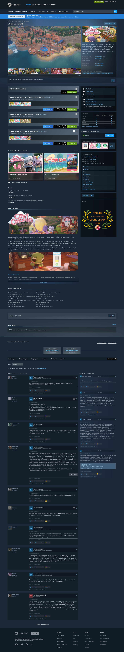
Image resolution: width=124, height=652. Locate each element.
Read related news (87, 184)
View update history (88, 182)
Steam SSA (60, 638)
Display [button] (62, 358)
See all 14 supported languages (90, 126)
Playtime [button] (53, 358)
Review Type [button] (11, 358)
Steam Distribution (62, 644)
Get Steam (103, 635)
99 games (14, 550)
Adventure (88, 156)
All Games (10, 21)
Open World (104, 73)
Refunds (87, 647)
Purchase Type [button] (23, 358)
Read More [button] (73, 474)
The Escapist (11, 197)
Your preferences (112, 343)
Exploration (92, 73)
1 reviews (14, 508)
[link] (60, 109)
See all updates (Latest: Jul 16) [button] (19, 182)
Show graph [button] (111, 358)
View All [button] (75, 151)
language (112, 1)
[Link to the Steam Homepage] (14, 6)
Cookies (87, 644)
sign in (106, 1)
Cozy (84, 73)
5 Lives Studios (99, 63)
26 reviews (14, 378)
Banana (14, 507)
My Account (103, 644)
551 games (14, 399)
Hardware (75, 641)
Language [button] (34, 358)
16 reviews (14, 490)
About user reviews (101, 343)
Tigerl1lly (15, 527)
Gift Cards (59, 647)
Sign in (10, 79)
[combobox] (93, 11)
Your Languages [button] (17, 364)
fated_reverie (15, 594)
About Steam (60, 635)
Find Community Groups (89, 189)
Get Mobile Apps (104, 638)
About (45, 5)
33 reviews (14, 576)
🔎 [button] (73, 213)
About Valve (76, 635)
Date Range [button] (44, 358)
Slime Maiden (16, 548)
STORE (28, 5)
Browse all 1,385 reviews (43, 624)
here (37, 330)
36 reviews (14, 401)
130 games (14, 448)
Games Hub (11, 202)
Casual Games (17, 21)
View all (114, 324)
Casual (93, 156)
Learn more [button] (109, 135)
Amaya (14, 573)
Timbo (14, 398)
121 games (14, 575)
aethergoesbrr (16, 423)
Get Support (103, 641)
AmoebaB (15, 446)
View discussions (87, 187)
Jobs (74, 638)
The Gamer (11, 192)
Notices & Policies (89, 641)
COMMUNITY (36, 5)
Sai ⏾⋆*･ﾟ (15, 376)
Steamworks (60, 641)
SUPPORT (52, 5)
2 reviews (14, 425)
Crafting (98, 73)
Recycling (75, 644)
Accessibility (88, 638)
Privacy (87, 635)
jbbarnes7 (15, 488)
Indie (109, 73)
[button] (10, 11)
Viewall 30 (111, 145)
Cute (88, 73)
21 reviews (14, 450)
